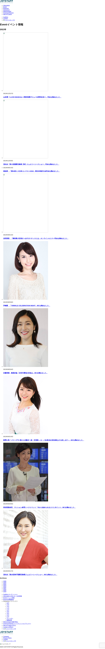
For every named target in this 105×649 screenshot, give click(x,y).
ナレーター (10, 618)
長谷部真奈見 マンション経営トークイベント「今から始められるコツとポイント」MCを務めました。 (39, 507)
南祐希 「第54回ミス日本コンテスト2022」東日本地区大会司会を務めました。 (31, 171)
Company (6, 636)
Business (6, 8)
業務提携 (9, 620)
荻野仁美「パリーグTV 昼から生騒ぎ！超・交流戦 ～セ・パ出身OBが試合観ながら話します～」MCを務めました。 (43, 440)
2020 (4, 590)
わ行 (8, 616)
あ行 (8, 603)
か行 (8, 604)
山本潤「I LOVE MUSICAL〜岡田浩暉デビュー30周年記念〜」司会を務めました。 (32, 97)
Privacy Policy (7, 638)
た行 (8, 608)
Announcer (6, 10)
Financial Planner (8, 13)
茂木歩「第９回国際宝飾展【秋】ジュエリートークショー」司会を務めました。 (31, 164)
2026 (4, 581)
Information (6, 5)
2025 (4, 582)
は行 (8, 611)
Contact (5, 18)
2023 (4, 585)
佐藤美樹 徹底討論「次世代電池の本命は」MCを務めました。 (25, 373)
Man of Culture (7, 14)
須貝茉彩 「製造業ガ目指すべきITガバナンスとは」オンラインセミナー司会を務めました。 (36, 238)
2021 (4, 588)
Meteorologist (7, 11)
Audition (5, 17)
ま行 (8, 613)
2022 (4, 587)
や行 (8, 615)
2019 (4, 591)
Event (5, 7)
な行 (8, 610)
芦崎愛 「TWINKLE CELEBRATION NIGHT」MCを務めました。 (26, 305)
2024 (4, 584)
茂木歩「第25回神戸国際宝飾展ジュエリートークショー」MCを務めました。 (30, 574)
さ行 (8, 606)
